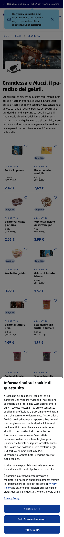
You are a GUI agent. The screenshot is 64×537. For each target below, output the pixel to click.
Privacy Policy (12, 498)
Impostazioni (32, 530)
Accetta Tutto (32, 509)
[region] (32, 457)
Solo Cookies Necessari (32, 519)
